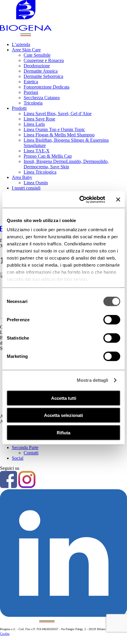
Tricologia (33, 102)
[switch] (111, 319)
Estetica (31, 81)
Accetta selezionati (63, 415)
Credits (4, 633)
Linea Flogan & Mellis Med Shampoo (59, 134)
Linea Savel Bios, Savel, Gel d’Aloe (58, 113)
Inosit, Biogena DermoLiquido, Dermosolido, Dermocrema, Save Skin (66, 164)
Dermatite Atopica (41, 71)
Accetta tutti (63, 397)
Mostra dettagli (92, 380)
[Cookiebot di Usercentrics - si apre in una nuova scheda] (80, 199)
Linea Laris (34, 124)
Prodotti (19, 108)
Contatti (31, 452)
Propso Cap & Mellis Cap (48, 156)
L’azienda (21, 44)
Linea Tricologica (40, 172)
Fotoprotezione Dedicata (46, 86)
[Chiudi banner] (118, 200)
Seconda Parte (25, 447)
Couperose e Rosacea (44, 60)
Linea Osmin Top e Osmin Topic (54, 129)
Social (17, 458)
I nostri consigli (26, 187)
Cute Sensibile (37, 55)
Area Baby (22, 177)
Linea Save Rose (39, 118)
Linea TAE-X (37, 150)
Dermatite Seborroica (43, 76)
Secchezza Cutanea (42, 97)
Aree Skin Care (26, 49)
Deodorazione (37, 65)
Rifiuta (63, 432)
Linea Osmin (36, 182)
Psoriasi (31, 92)
